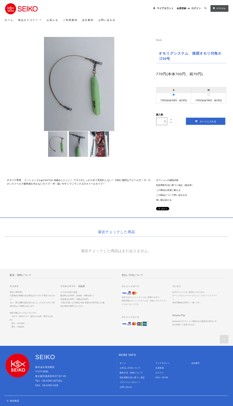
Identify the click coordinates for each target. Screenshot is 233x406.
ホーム (9, 20)
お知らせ (52, 20)
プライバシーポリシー (130, 382)
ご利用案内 (70, 20)
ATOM (165, 377)
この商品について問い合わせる (171, 195)
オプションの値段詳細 (167, 180)
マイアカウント (165, 8)
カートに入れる (208, 121)
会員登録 (181, 8)
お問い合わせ (107, 20)
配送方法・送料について (131, 373)
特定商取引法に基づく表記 (132, 377)
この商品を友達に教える (168, 190)
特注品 (159, 40)
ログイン (196, 8)
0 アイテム (221, 8)
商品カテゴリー (28, 20)
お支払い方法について (130, 368)
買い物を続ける (164, 200)
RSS (158, 377)
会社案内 (87, 20)
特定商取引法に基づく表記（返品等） (175, 185)
